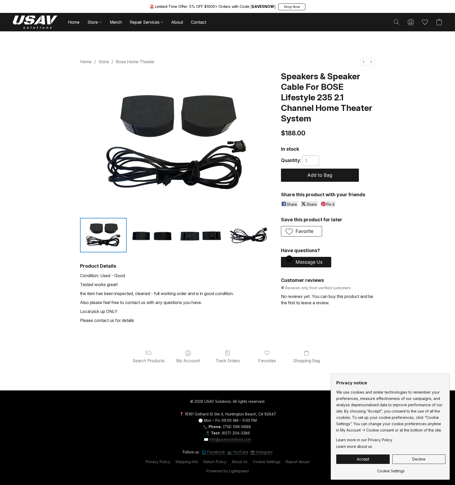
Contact (198, 22)
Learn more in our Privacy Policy (364, 440)
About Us (240, 461)
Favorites (267, 360)
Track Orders (227, 360)
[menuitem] (363, 62)
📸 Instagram (261, 452)
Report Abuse (298, 461)
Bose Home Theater (135, 61)
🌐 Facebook (213, 452)
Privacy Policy (158, 461)
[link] (391, 469)
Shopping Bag (306, 360)
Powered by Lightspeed (227, 471)
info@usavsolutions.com (230, 439)
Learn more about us (354, 446)
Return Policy (215, 461)
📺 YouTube (237, 452)
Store (93, 22)
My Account (188, 360)
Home (74, 22)
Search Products (148, 360)
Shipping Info (186, 461)
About (177, 22)
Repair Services (145, 22)
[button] (291, 6)
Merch (116, 22)
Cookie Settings (266, 461)
